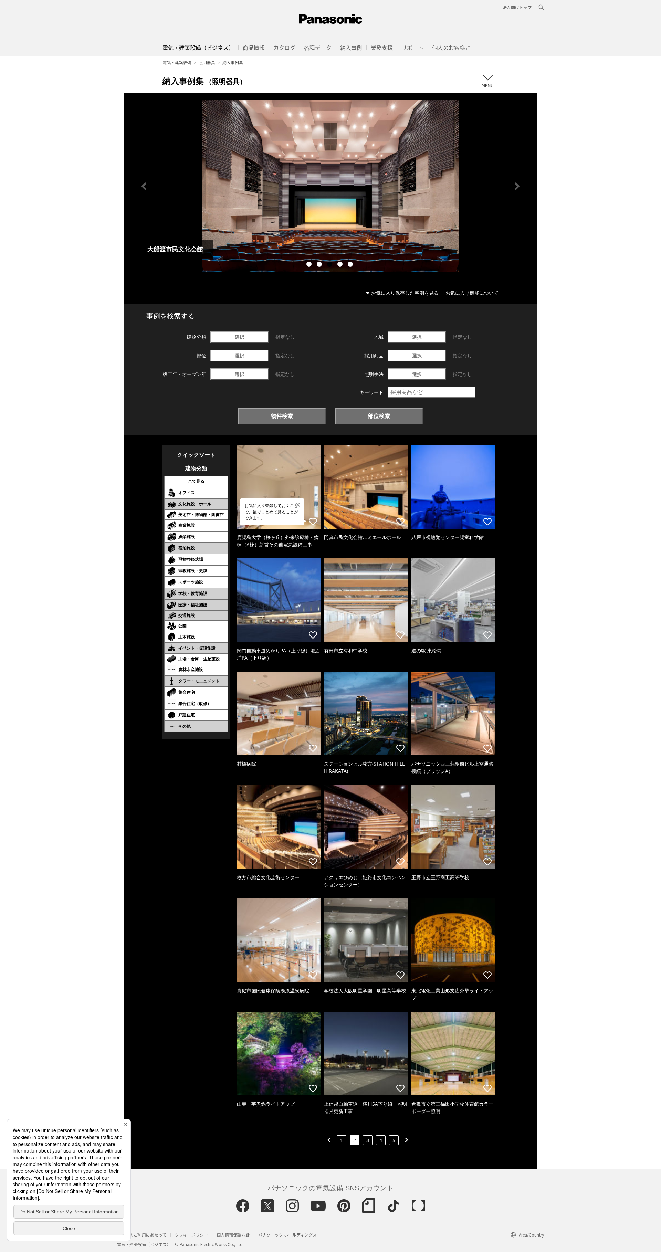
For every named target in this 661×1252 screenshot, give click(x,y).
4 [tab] (340, 265)
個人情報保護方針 (233, 1235)
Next (517, 186)
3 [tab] (330, 265)
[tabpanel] (330, 186)
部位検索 (379, 416)
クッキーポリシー (191, 1235)
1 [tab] (309, 265)
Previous (144, 186)
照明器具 (207, 62)
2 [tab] (320, 265)
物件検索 (282, 416)
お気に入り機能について (472, 293)
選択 (239, 337)
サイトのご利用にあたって (141, 1235)
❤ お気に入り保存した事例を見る (402, 293)
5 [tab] (351, 265)
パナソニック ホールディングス (287, 1235)
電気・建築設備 (176, 62)
